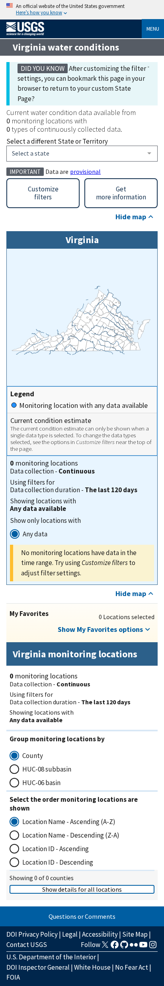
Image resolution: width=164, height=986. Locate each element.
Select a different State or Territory (57, 141)
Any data (35, 534)
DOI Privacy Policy (32, 934)
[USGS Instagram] (153, 947)
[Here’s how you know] (82, 9)
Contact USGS (26, 944)
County (32, 755)
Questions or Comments (82, 916)
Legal (70, 934)
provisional (85, 171)
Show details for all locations (82, 889)
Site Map (135, 934)
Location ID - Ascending (55, 848)
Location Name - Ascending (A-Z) (68, 821)
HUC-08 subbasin (46, 769)
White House (92, 967)
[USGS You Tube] (143, 947)
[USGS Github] (124, 947)
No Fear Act (131, 967)
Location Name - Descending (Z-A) (70, 835)
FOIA (13, 977)
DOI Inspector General (38, 967)
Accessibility (100, 934)
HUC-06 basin (41, 782)
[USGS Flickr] (134, 947)
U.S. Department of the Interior (51, 957)
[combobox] (82, 154)
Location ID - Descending (57, 862)
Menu (152, 28)
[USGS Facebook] (114, 947)
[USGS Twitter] (105, 947)
